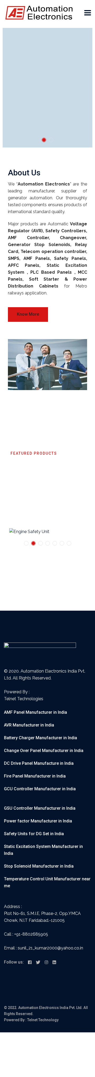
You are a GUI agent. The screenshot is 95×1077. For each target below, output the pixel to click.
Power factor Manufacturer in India (38, 820)
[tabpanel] (47, 87)
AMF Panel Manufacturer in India (35, 712)
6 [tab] (62, 543)
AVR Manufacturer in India (29, 725)
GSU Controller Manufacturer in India (39, 808)
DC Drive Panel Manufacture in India (39, 763)
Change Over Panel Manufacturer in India (43, 750)
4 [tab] (47, 543)
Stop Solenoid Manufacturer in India (39, 866)
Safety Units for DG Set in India (34, 833)
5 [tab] (54, 543)
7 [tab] (69, 543)
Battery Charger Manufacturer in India (40, 737)
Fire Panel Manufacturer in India (35, 776)
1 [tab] (44, 140)
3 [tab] (40, 543)
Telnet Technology (43, 1020)
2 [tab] (51, 140)
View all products (28, 498)
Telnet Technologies (23, 698)
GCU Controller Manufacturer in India (40, 788)
